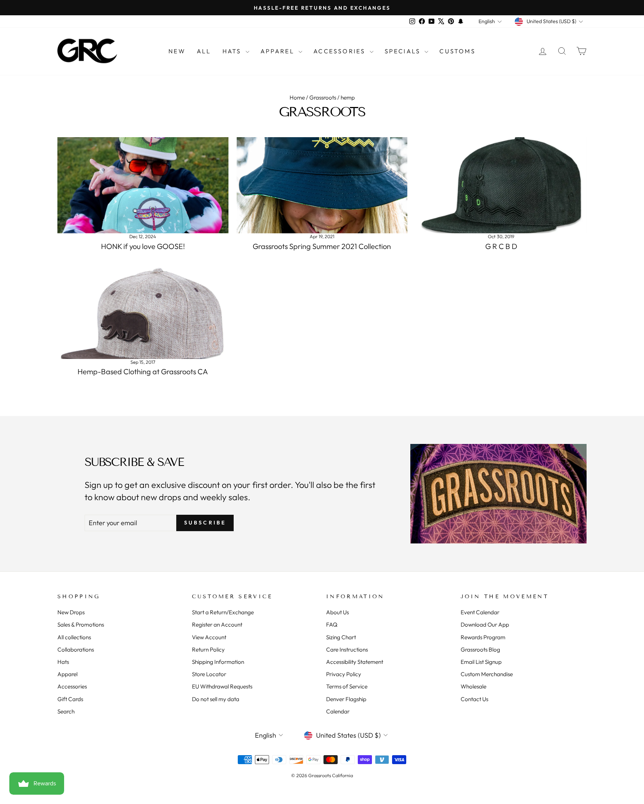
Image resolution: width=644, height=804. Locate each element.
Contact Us (474, 699)
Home (297, 97)
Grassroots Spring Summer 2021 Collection (322, 246)
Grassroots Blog (480, 649)
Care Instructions (347, 649)
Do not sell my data (215, 699)
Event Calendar (480, 612)
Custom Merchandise (487, 674)
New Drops (71, 612)
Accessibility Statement (354, 661)
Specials (404, 51)
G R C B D (501, 246)
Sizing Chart (341, 637)
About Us (337, 612)
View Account (209, 637)
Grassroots (322, 97)
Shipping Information (218, 661)
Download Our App (485, 624)
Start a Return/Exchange (223, 612)
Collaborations (75, 649)
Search (66, 711)
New (177, 51)
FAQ (331, 624)
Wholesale (473, 686)
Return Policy (208, 649)
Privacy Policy (343, 674)
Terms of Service (346, 686)
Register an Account (217, 624)
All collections (74, 637)
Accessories (340, 51)
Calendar (338, 711)
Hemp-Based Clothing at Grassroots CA (143, 371)
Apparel (279, 51)
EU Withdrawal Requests (222, 686)
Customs (457, 51)
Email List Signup (481, 661)
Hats (233, 51)
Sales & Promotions (80, 624)
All (204, 51)
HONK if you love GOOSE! (143, 246)
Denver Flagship (346, 699)
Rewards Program (483, 637)
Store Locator (209, 674)
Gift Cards (70, 699)
